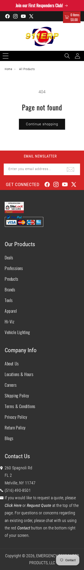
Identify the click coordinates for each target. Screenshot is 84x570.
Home (8, 69)
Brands (10, 290)
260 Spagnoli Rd (18, 467)
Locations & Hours (19, 374)
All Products (27, 69)
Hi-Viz (9, 322)
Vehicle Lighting (17, 332)
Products (11, 279)
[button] (71, 17)
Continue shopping (42, 124)
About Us (12, 364)
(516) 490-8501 (18, 490)
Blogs (9, 438)
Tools (9, 300)
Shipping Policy (17, 396)
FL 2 (8, 475)
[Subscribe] (70, 169)
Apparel (11, 311)
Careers (11, 385)
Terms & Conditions (20, 406)
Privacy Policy (16, 417)
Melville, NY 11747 (20, 482)
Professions (14, 268)
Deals (9, 257)
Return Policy (15, 428)
